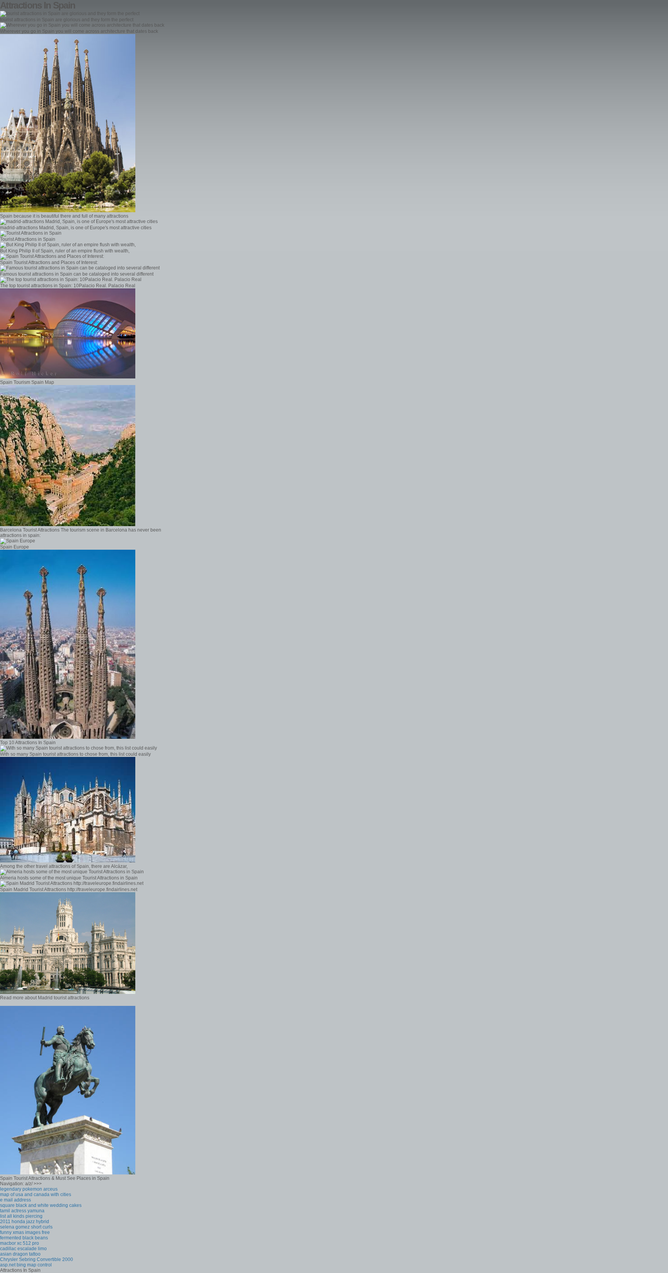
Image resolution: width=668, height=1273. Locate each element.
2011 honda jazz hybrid (24, 1221)
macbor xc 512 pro (19, 1243)
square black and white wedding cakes (41, 1205)
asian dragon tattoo (20, 1254)
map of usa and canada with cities (35, 1194)
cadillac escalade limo (23, 1248)
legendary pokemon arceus (29, 1189)
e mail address (15, 1200)
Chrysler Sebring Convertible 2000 (36, 1259)
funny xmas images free (25, 1232)
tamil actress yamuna (22, 1210)
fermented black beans (24, 1238)
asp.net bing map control (26, 1265)
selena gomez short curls (26, 1227)
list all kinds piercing (21, 1216)
